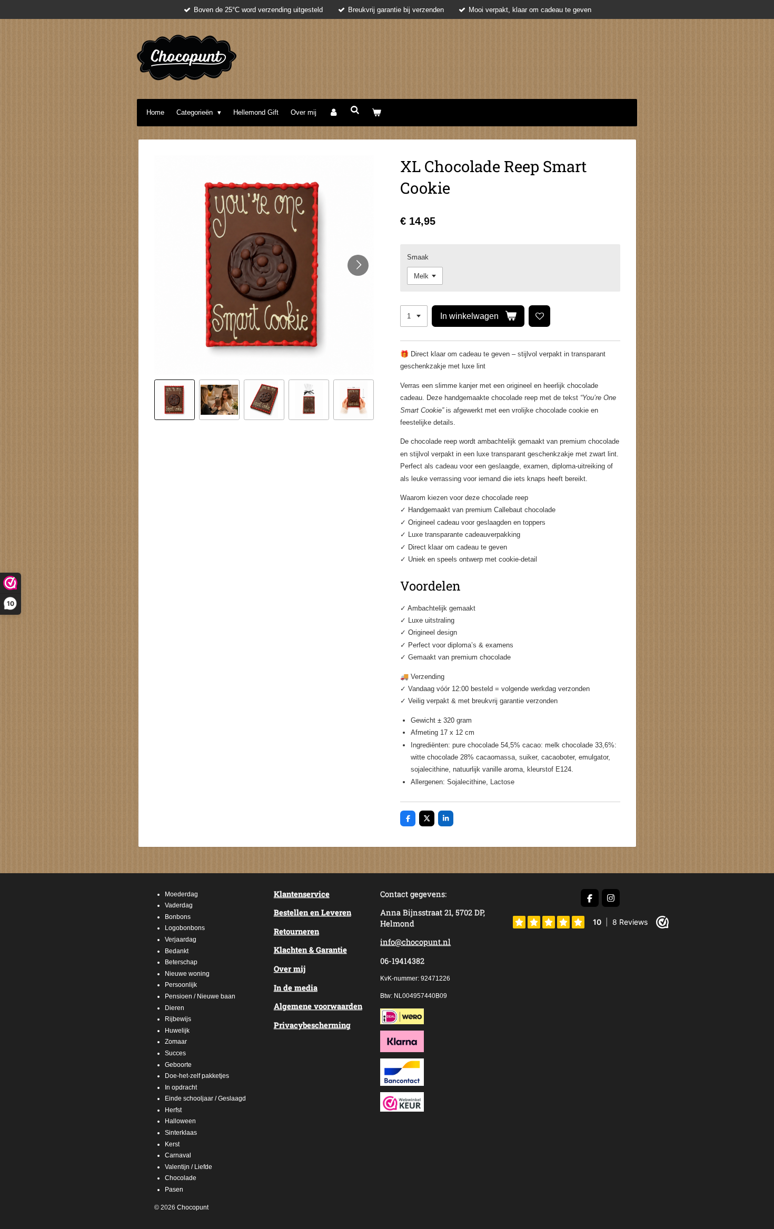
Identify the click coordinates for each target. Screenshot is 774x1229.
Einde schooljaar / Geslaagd (205, 1098)
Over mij (289, 969)
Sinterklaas (181, 1132)
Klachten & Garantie (310, 950)
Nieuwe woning (187, 973)
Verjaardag (180, 939)
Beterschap (181, 962)
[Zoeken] (355, 110)
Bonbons (178, 917)
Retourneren (296, 931)
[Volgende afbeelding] (358, 265)
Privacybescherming (312, 1025)
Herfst (173, 1110)
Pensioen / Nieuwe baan (200, 996)
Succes (175, 1053)
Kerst (172, 1144)
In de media (295, 988)
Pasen (174, 1189)
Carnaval (178, 1155)
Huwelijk (177, 1030)
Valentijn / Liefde (188, 1167)
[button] (174, 399)
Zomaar (176, 1041)
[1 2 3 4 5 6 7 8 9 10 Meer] (414, 316)
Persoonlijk (181, 984)
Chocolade (180, 1178)
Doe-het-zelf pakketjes (197, 1076)
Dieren (174, 1008)
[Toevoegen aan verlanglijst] (539, 316)
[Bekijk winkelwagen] (377, 112)
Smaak (418, 257)
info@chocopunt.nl (415, 942)
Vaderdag (179, 905)
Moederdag (181, 894)
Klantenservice (302, 894)
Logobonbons (185, 928)
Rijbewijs (178, 1019)
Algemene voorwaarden (318, 1006)
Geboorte (178, 1064)
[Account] (333, 112)
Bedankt (176, 951)
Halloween (180, 1121)
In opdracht (181, 1087)
